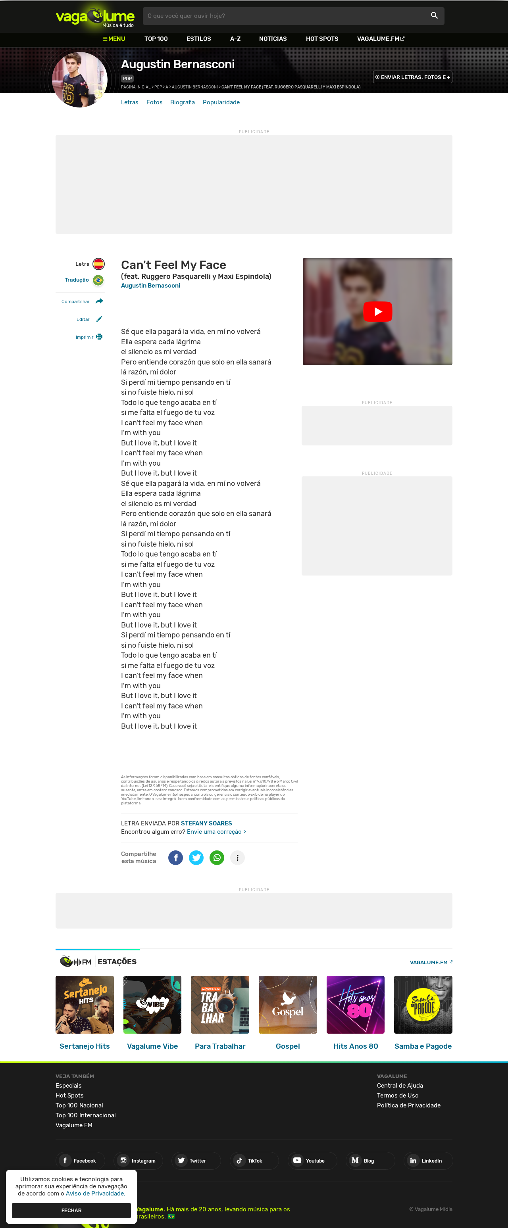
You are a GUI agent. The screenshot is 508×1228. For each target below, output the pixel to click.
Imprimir (84, 337)
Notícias (273, 38)
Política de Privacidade (409, 1105)
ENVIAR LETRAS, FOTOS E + (415, 77)
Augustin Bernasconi (178, 64)
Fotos (154, 102)
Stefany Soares (206, 823)
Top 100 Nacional (79, 1105)
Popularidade (221, 102)
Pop (127, 78)
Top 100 (156, 38)
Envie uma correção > (216, 831)
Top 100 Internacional (86, 1115)
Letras (130, 102)
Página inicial (136, 87)
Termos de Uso (398, 1095)
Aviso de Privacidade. (95, 1193)
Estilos (199, 38)
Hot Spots (322, 38)
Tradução (77, 280)
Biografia (182, 102)
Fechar (72, 1210)
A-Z (235, 38)
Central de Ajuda (400, 1085)
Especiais (69, 1085)
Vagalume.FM (378, 38)
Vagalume (95, 16)
